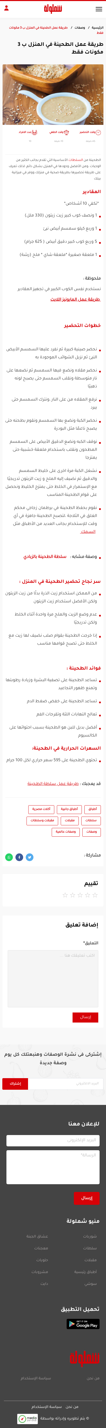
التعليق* (90, 943)
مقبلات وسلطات (42, 821)
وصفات (80, 28)
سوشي (90, 1284)
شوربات (90, 1237)
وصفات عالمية (66, 832)
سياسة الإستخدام (36, 1379)
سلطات (91, 821)
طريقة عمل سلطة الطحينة (53, 784)
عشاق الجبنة (37, 1237)
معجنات (41, 1249)
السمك (87, 532)
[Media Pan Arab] (27, 1419)
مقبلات (70, 821)
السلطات (75, 160)
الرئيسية (97, 28)
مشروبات (39, 1272)
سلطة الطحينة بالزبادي (44, 557)
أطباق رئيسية (85, 1272)
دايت (44, 1284)
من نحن (93, 1379)
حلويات (42, 1261)
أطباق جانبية (69, 809)
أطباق (93, 809)
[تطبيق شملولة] (53, 1324)
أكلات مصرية (41, 809)
